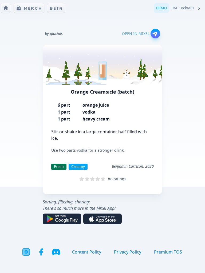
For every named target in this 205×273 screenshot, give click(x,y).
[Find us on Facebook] (41, 252)
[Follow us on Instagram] (26, 252)
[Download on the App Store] (102, 219)
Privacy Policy (127, 252)
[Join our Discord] (56, 252)
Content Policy (86, 252)
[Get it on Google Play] (62, 219)
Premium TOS (168, 252)
